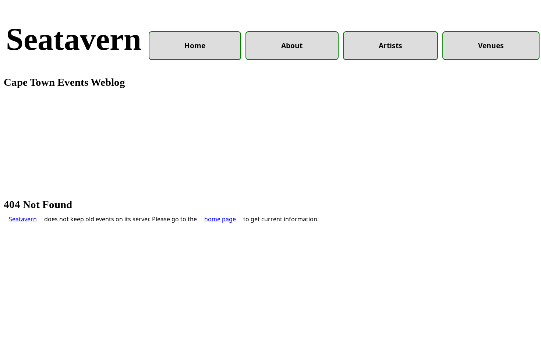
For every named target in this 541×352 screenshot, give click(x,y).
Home (194, 45)
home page (220, 219)
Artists (390, 45)
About (292, 45)
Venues (491, 45)
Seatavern (73, 39)
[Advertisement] (270, 143)
